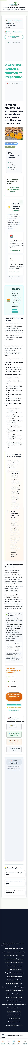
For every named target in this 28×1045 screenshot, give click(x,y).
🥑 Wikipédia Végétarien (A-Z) (14, 726)
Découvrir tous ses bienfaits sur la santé (15, 189)
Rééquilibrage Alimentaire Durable (14, 955)
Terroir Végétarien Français (14, 976)
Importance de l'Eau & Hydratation (14, 959)
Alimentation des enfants (14, 1011)
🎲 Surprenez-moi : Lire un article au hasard (14, 697)
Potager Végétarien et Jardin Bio (14, 990)
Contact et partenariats (14, 1015)
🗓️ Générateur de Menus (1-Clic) (14, 734)
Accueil (9, 20)
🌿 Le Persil (11, 681)
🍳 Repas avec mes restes (14, 749)
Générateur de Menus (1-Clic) (14, 948)
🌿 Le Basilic (11, 677)
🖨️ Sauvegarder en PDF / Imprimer (14, 37)
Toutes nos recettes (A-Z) (14, 704)
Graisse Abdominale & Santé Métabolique (14, 952)
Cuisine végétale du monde (14, 997)
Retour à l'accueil (14, 710)
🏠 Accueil (7, 31)
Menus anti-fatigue (7, 1004)
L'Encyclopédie (17, 31)
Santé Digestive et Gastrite (14, 969)
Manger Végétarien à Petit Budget (14, 973)
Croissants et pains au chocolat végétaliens (14, 987)
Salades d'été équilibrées (14, 1008)
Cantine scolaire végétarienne (14, 994)
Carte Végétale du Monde (14, 980)
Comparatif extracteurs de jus (14, 1025)
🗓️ (13, 1042)
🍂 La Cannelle (12, 686)
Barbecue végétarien (20, 1004)
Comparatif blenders (14, 1022)
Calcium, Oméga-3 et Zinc (14, 966)
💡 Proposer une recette (14, 707)
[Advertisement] (14, 51)
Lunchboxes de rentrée (14, 1001)
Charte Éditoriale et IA (14, 1018)
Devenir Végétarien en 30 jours (14, 962)
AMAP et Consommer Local (14, 983)
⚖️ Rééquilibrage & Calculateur (14, 742)
